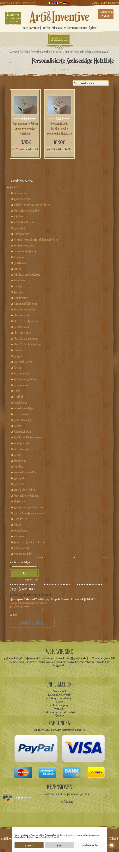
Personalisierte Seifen (25, 472)
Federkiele (19, 396)
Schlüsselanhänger (23, 420)
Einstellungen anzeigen (90, 845)
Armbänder (20, 257)
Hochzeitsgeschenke (24, 245)
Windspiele (19, 478)
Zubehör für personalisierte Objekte (32, 204)
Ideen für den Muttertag (26, 321)
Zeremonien (20, 280)
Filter (24, 573)
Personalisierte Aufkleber (27, 210)
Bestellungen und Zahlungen (59, 698)
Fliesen (17, 367)
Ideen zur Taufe (21, 315)
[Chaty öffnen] (111, 845)
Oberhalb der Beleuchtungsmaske (31, 513)
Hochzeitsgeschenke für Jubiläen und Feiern (36, 239)
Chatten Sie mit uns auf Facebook (59, 712)
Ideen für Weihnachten (25, 338)
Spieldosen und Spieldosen (27, 274)
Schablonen (19, 536)
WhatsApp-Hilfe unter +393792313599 (17, 2)
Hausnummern (21, 385)
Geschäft (25, 52)
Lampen (18, 356)
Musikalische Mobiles (24, 309)
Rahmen (18, 426)
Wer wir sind (59, 691)
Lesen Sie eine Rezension (19, 606)
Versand (59, 701)
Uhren (17, 391)
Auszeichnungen (22, 449)
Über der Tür (20, 519)
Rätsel (17, 455)
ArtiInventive (59, 16)
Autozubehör (20, 193)
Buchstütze (19, 286)
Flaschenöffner (21, 234)
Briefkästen (20, 263)
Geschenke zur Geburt (25, 251)
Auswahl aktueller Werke (59, 694)
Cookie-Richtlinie (46, 837)
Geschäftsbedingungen (59, 705)
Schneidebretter (21, 548)
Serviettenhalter (22, 443)
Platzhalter (19, 501)
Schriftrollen (20, 402)
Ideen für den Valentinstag (27, 344)
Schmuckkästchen (22, 431)
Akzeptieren (29, 845)
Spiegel (17, 524)
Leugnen (60, 845)
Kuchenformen (21, 530)
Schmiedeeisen (21, 298)
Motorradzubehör (23, 199)
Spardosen (19, 466)
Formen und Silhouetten (25, 303)
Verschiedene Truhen (24, 490)
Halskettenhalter (22, 414)
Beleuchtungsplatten (24, 408)
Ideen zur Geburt (22, 332)
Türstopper (19, 292)
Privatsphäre (56, 837)
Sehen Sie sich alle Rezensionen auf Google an (28, 602)
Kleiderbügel (20, 228)
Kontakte (59, 715)
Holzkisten (19, 484)
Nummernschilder (23, 553)
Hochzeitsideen (21, 327)
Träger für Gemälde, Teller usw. (30, 542)
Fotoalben (19, 216)
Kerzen (17, 268)
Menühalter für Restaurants (28, 437)
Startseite (14, 52)
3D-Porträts (20, 460)
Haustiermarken (22, 373)
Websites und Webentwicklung (29, 507)
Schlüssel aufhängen (24, 222)
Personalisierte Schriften (26, 495)
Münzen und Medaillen (25, 379)
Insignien (18, 350)
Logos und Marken (23, 362)
